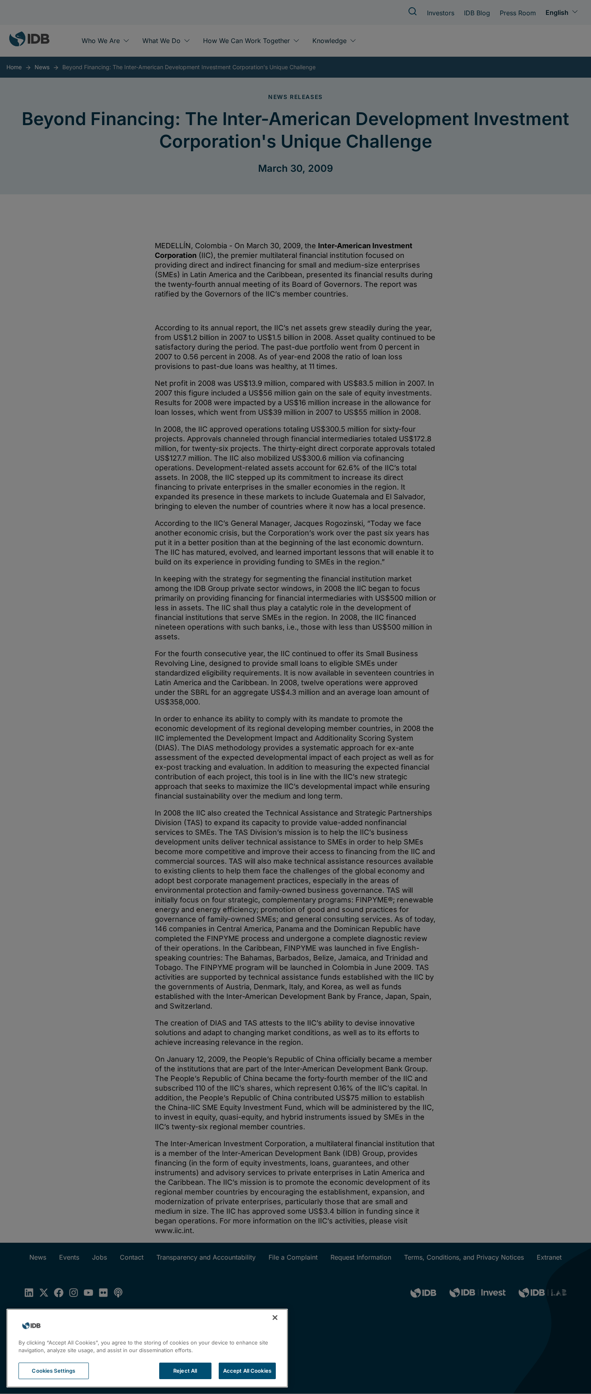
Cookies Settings (53, 1370)
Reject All (185, 1370)
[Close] (275, 1317)
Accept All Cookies (247, 1370)
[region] (147, 1348)
